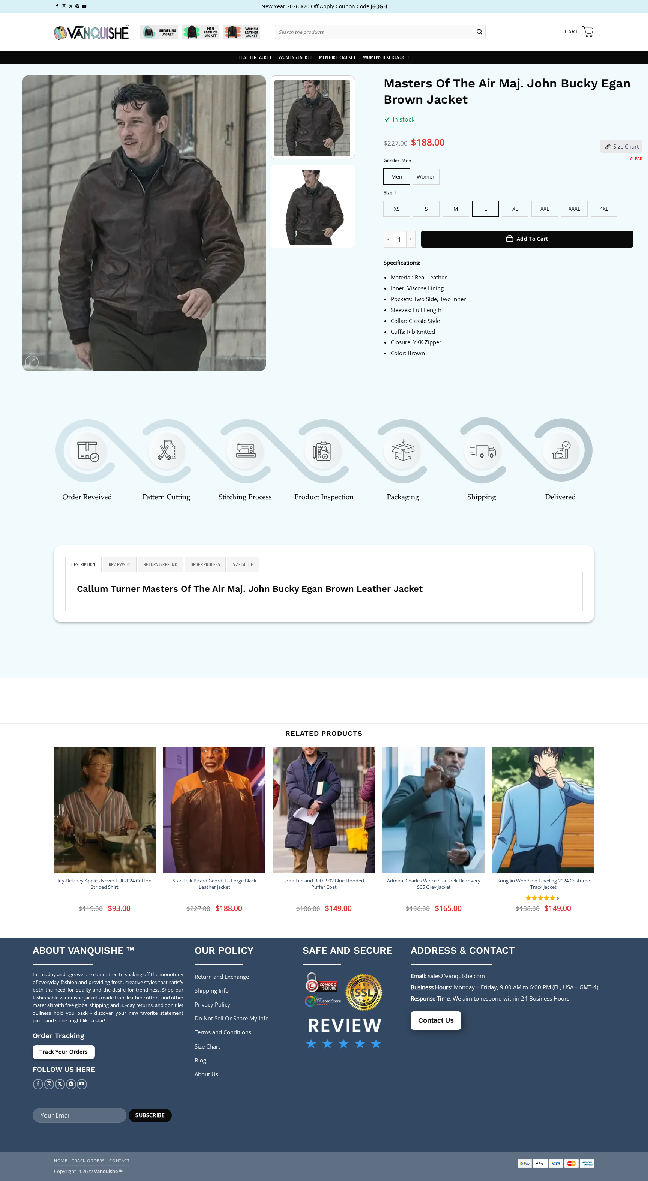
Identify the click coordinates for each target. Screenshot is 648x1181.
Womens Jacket (295, 57)
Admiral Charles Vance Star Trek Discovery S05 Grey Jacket (433, 884)
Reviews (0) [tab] (120, 564)
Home (60, 1160)
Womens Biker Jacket (386, 57)
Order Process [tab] (205, 564)
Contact (119, 1160)
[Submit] (480, 32)
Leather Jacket (255, 57)
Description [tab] (83, 564)
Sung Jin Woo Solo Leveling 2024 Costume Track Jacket (543, 884)
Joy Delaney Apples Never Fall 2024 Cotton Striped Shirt (105, 884)
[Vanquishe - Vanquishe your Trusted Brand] (91, 32)
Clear (636, 158)
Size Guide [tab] (243, 564)
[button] (579, 32)
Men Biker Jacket (337, 57)
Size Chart (626, 146)
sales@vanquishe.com (456, 976)
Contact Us (436, 1020)
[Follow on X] (71, 6)
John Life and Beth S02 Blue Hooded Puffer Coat (324, 884)
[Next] (251, 223)
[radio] (397, 176)
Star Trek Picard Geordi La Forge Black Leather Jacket (214, 884)
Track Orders (88, 1160)
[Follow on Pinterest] (77, 6)
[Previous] (37, 223)
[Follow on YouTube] (84, 6)
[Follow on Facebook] (57, 6)
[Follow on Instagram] (64, 6)
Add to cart (532, 238)
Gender (391, 160)
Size (388, 193)
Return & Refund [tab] (160, 564)
